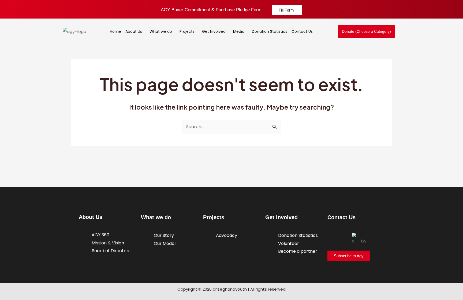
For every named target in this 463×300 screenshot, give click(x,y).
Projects (187, 31)
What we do (161, 31)
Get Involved (214, 31)
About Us (133, 31)
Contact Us (302, 31)
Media (238, 31)
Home (115, 31)
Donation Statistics (269, 31)
